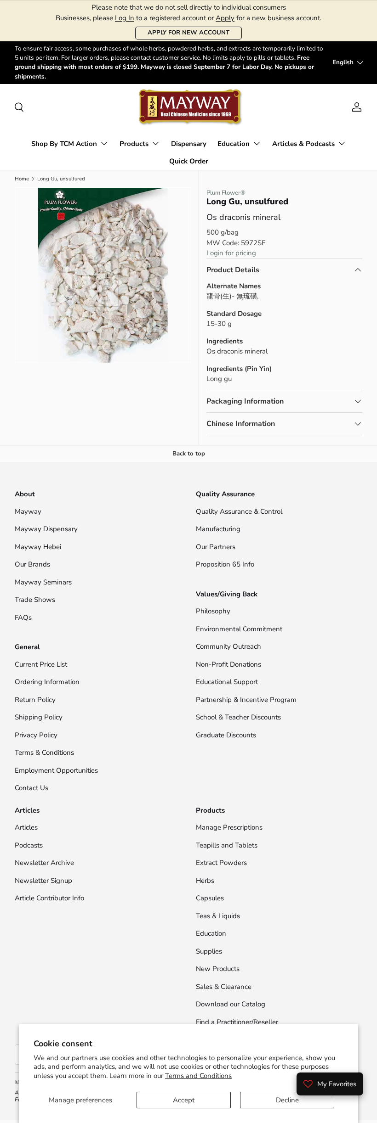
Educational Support (227, 681)
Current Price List (41, 664)
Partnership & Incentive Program (246, 699)
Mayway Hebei (38, 546)
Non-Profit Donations (228, 664)
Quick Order (188, 161)
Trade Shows (35, 599)
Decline (287, 1100)
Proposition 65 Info (225, 564)
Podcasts (29, 845)
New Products (218, 968)
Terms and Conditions (198, 1075)
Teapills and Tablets (226, 845)
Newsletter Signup (43, 880)
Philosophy (213, 611)
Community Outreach (228, 646)
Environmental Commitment (239, 629)
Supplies (209, 951)
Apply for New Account (188, 32)
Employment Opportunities (56, 770)
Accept (183, 1100)
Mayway (28, 511)
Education (211, 933)
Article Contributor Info (49, 898)
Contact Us (32, 787)
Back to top (188, 453)
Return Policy (35, 699)
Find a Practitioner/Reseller (237, 1022)
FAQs (23, 617)
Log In (124, 17)
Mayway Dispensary (46, 528)
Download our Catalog (230, 1004)
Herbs (205, 880)
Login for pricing (231, 253)
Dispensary (188, 143)
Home (22, 178)
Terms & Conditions (44, 752)
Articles (26, 827)
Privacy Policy (36, 735)
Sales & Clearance (223, 986)
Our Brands (32, 564)
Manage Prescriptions (229, 827)
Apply (225, 17)
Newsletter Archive (44, 862)
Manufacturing (218, 528)
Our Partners (215, 546)
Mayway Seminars (43, 582)
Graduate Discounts (226, 735)
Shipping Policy (39, 717)
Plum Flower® (226, 193)
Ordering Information (47, 681)
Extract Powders (221, 862)
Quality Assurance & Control (239, 511)
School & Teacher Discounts (238, 717)
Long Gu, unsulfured (61, 178)
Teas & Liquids (218, 916)
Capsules (210, 898)
